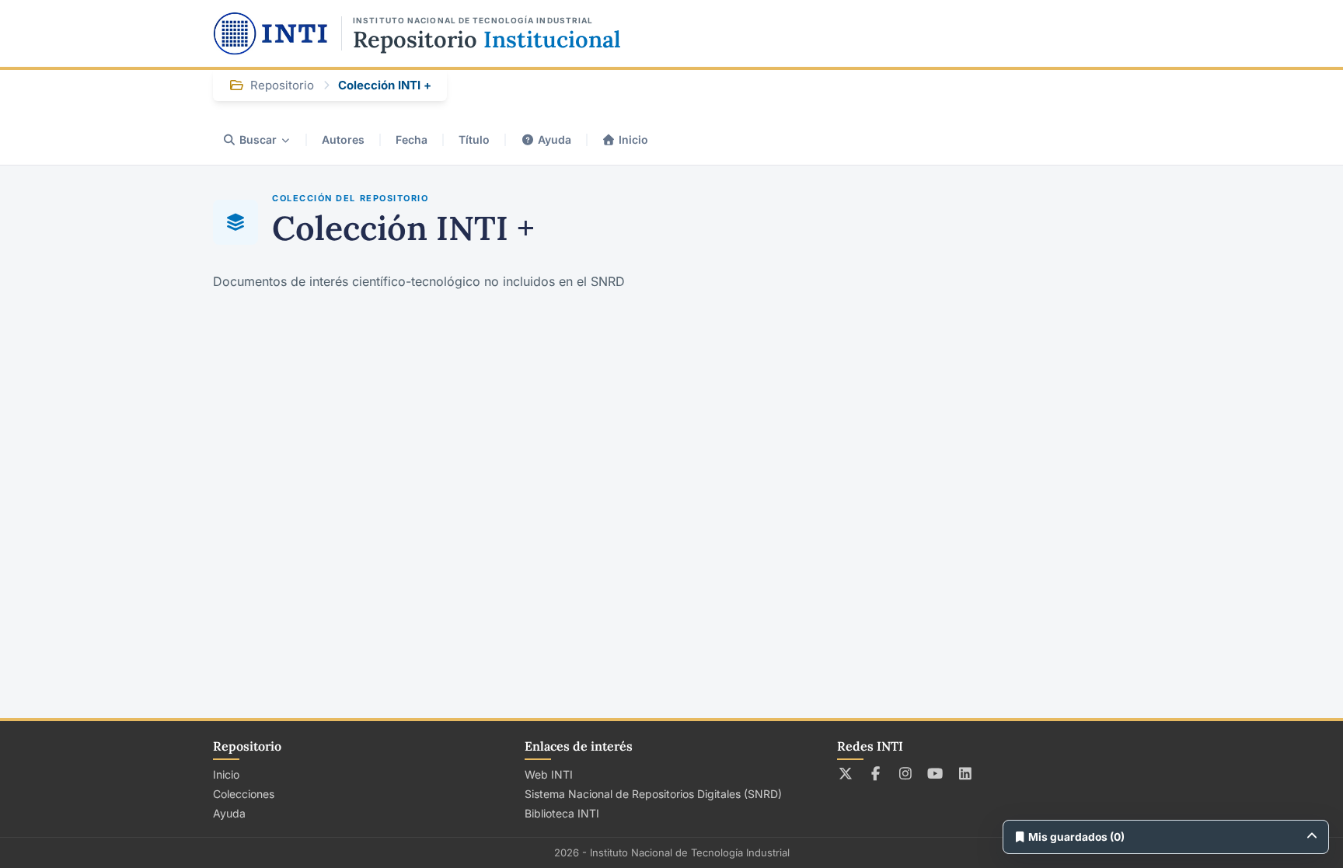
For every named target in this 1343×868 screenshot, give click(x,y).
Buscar (258, 139)
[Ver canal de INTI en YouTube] (935, 773)
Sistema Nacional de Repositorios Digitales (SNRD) (653, 793)
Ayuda (554, 139)
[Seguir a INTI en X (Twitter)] (846, 773)
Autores (343, 139)
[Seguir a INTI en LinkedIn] (966, 773)
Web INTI (549, 774)
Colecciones (243, 793)
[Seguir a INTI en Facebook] (875, 773)
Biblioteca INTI (562, 813)
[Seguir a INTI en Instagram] (906, 773)
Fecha (411, 139)
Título (474, 139)
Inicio (633, 139)
